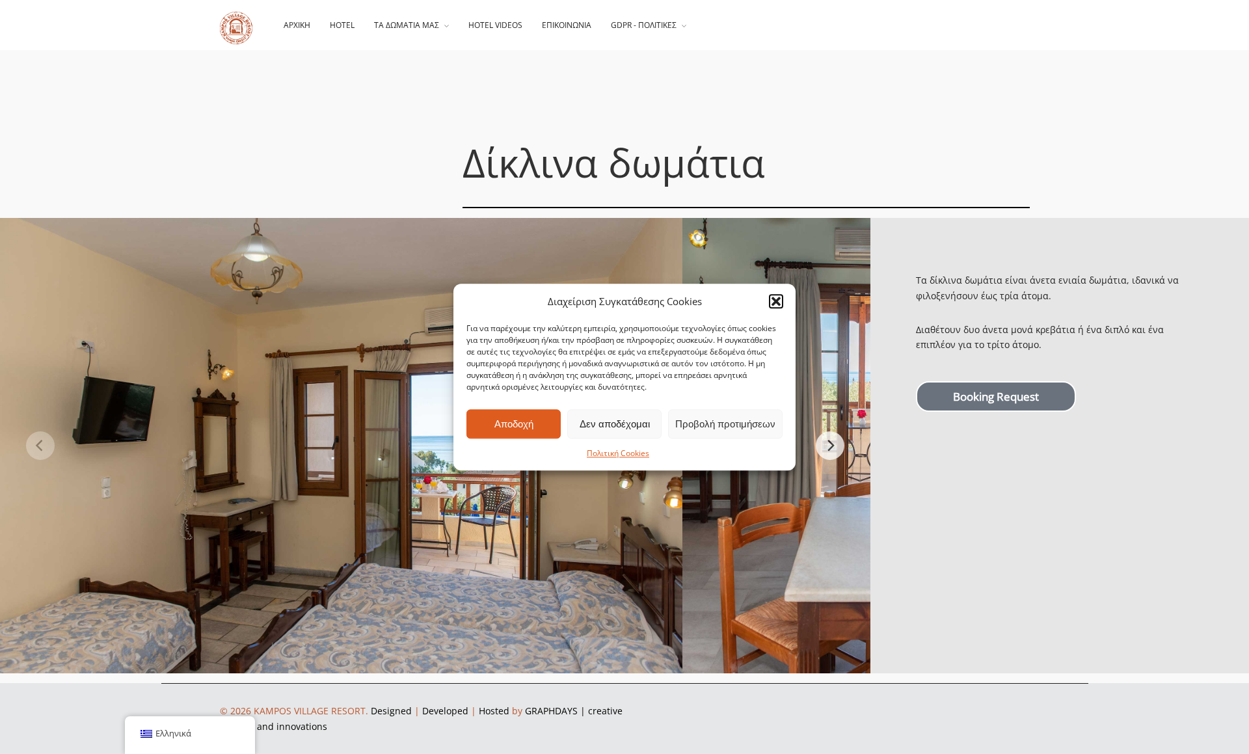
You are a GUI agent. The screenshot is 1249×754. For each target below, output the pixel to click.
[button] (776, 301)
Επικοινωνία (566, 25)
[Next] (830, 445)
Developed (445, 711)
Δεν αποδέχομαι (615, 423)
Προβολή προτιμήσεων (725, 423)
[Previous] (40, 445)
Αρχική (297, 25)
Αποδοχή (513, 423)
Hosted (494, 711)
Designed (391, 711)
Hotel (342, 25)
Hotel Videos (495, 25)
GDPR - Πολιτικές (644, 25)
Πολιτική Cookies (618, 453)
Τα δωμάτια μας (406, 25)
